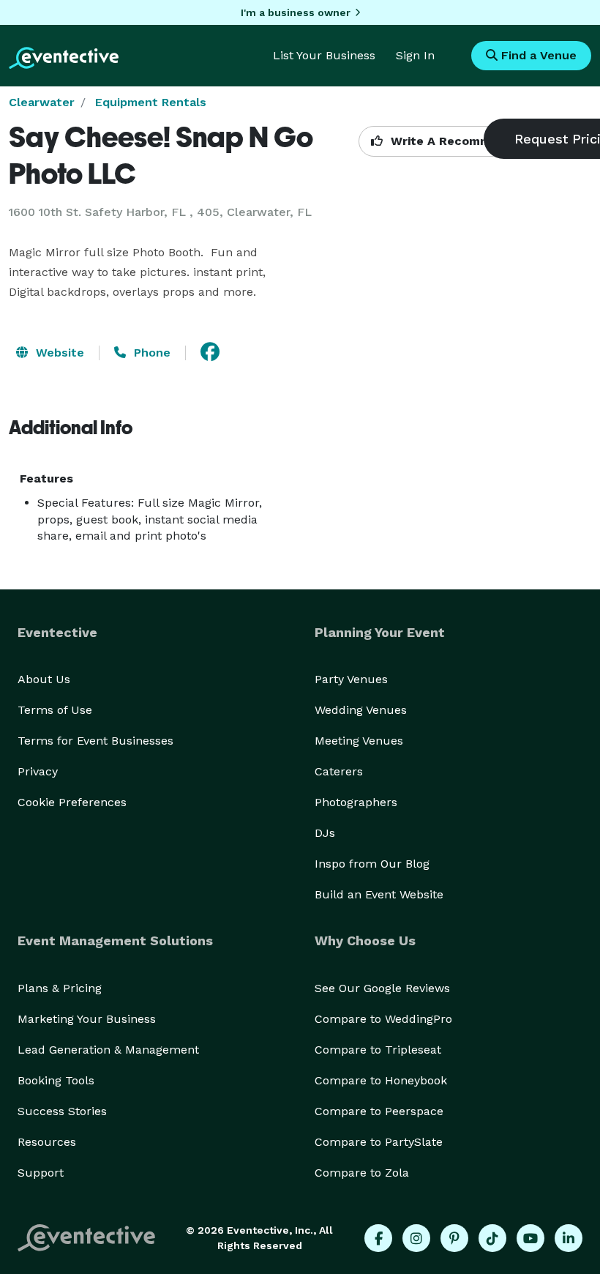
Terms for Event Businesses (95, 741)
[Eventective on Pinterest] (454, 1238)
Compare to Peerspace (379, 1111)
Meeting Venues (359, 741)
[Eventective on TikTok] (492, 1238)
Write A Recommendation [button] (465, 141)
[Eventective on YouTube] (530, 1238)
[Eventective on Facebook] (378, 1238)
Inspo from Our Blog (372, 864)
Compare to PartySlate (379, 1142)
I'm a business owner (295, 12)
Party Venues (351, 679)
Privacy (38, 771)
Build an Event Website (379, 894)
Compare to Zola (362, 1173)
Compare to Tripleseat (378, 1050)
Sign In (415, 55)
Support (41, 1173)
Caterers (339, 771)
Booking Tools (56, 1080)
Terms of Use (55, 710)
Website (58, 353)
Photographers (356, 802)
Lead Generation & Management (108, 1050)
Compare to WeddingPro (383, 1019)
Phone (150, 353)
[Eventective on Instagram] (416, 1238)
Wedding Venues (361, 710)
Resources (47, 1142)
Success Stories (62, 1111)
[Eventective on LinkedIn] (568, 1238)
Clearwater (42, 102)
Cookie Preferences (72, 802)
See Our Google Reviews (382, 988)
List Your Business (324, 55)
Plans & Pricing (60, 988)
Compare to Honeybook (381, 1080)
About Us (44, 679)
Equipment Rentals (150, 102)
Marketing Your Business (87, 1019)
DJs (325, 833)
